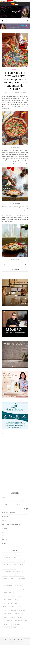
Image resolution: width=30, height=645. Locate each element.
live (15, 599)
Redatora (6, 265)
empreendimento (8, 582)
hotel (17, 592)
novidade (22, 610)
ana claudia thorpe (9, 557)
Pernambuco (7, 613)
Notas (3, 532)
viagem (13, 627)
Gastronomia (7, 592)
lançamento (7, 599)
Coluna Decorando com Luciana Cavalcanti (13, 501)
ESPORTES (16, 1)
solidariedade (7, 620)
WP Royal (18, 642)
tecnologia (16, 624)
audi (21, 564)
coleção (20, 575)
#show (12, 554)
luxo (16, 603)
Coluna (3, 497)
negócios (13, 610)
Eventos (4, 520)
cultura (5, 578)
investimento (16, 596)
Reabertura (17, 613)
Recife (5, 617)
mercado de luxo (8, 606)
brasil (5, 575)
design (13, 578)
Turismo (5, 627)
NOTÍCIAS (10, 1)
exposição (22, 589)
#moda (5, 554)
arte (15, 564)
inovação (6, 596)
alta (19, 554)
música (19, 606)
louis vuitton (7, 603)
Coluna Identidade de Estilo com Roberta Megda (16, 506)
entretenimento (8, 585)
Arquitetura (7, 564)
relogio (12, 617)
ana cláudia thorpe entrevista (13, 561)
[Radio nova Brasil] (15, 29)
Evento (19, 585)
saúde (20, 617)
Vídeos (4, 543)
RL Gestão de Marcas (19, 640)
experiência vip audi (9, 589)
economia (22, 578)
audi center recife (9, 568)
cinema (12, 575)
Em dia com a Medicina (8, 512)
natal (5, 610)
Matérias (4, 528)
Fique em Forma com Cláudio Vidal (11, 524)
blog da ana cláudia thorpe (12, 571)
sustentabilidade (21, 620)
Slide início (4, 540)
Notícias (15, 70)
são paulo (6, 624)
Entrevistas (5, 516)
